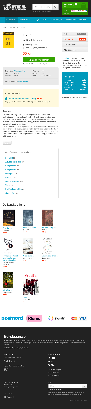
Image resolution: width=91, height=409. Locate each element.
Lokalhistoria (25, 19)
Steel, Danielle (19, 71)
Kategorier (10, 19)
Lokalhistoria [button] (69, 44)
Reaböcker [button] (74, 39)
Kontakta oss (71, 19)
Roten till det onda (29, 227)
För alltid (9, 157)
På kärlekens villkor (13, 189)
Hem (5, 27)
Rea (52, 365)
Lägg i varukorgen (40, 59)
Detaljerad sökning (54, 389)
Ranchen (9, 177)
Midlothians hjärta (49, 227)
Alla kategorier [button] (70, 49)
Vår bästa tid (7, 290)
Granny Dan (10, 193)
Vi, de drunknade (29, 256)
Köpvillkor (82, 19)
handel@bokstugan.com (11, 387)
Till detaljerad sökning (42, 11)
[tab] (75, 34)
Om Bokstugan (56, 19)
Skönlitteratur (14, 27)
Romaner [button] (7, 143)
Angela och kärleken (50, 256)
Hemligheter (10, 173)
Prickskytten (7, 228)
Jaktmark (26, 297)
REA (44, 19)
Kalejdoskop (10, 165)
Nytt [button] (74, 34)
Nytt (37, 19)
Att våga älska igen (13, 161)
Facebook (10, 397)
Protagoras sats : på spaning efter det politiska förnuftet (10, 258)
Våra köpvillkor (55, 375)
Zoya (7, 185)
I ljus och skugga (12, 181)
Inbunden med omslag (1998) (21, 98)
